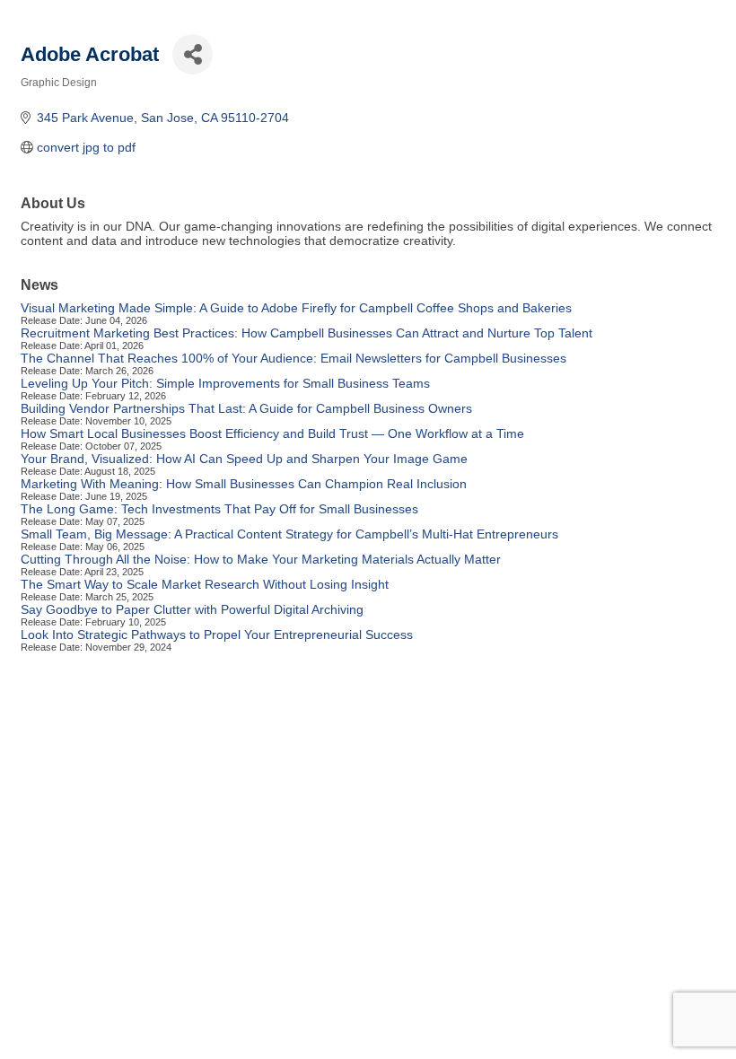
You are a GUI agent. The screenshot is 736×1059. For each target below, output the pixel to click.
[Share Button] (192, 54)
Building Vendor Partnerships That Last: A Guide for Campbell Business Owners (246, 408)
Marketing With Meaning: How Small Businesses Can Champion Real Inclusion (244, 484)
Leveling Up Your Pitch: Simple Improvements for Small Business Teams (225, 383)
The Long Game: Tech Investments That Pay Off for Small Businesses (219, 509)
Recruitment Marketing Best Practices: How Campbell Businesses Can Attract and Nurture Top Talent (306, 333)
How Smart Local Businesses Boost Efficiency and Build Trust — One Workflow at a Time (272, 433)
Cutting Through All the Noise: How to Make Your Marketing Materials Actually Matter (261, 559)
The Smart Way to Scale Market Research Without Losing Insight (205, 584)
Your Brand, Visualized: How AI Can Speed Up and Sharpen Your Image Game (244, 458)
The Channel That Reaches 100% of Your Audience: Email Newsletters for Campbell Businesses (293, 358)
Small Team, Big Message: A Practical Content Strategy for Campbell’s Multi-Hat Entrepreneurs (289, 534)
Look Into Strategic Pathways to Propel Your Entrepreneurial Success (217, 634)
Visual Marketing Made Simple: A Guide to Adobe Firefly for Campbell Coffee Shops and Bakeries (296, 308)
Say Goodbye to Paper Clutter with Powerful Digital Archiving (192, 609)
